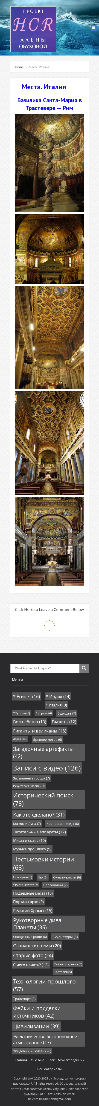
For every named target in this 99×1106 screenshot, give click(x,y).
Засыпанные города (31, 778)
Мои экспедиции (71, 1060)
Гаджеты (64, 721)
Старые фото (33, 955)
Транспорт (24, 998)
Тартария (63, 972)
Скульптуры (65, 936)
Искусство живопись (29, 786)
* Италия (56, 705)
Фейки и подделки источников (37, 1011)
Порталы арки (28, 901)
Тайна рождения (68, 964)
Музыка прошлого (32, 849)
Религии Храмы (32, 910)
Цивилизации (36, 1026)
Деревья (20, 739)
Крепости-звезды (63, 823)
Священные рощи (30, 936)
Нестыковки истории (43, 863)
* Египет (26, 696)
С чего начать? (31, 964)
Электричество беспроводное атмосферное (45, 1039)
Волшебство (29, 721)
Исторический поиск (43, 799)
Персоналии (55, 885)
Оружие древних (25, 884)
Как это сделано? (39, 814)
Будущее (67, 713)
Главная (21, 1060)
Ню (42, 877)
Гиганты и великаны (39, 731)
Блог (51, 1060)
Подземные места (33, 893)
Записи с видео (47, 768)
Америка (44, 713)
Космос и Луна (27, 823)
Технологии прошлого (44, 985)
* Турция (21, 713)
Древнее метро (47, 739)
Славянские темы (37, 946)
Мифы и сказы (29, 840)
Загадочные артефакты (43, 752)
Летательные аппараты (39, 832)
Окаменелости (67, 877)
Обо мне (37, 1060)
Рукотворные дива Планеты (37, 924)
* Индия (58, 696)
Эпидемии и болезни (32, 1051)
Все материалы (49, 1069)
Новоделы (22, 877)
